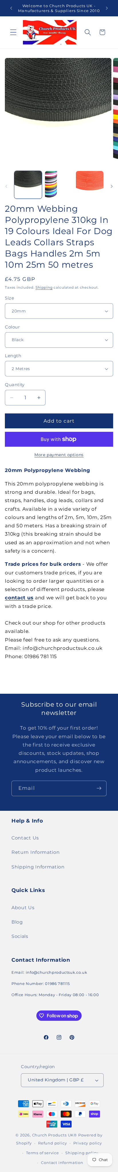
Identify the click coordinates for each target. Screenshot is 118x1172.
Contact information (62, 1163)
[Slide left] (6, 186)
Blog (17, 922)
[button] (13, 32)
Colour (12, 327)
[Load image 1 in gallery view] (28, 185)
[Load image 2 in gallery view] (58, 185)
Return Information (35, 852)
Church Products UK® (54, 1135)
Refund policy (52, 1143)
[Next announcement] (107, 8)
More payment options (59, 454)
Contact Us (25, 838)
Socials (19, 936)
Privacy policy (87, 1143)
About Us (23, 907)
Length (13, 355)
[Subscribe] (99, 788)
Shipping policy (81, 1153)
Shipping (44, 287)
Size (9, 298)
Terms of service (42, 1153)
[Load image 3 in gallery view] (89, 185)
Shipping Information (38, 867)
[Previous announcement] (11, 8)
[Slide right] (111, 186)
